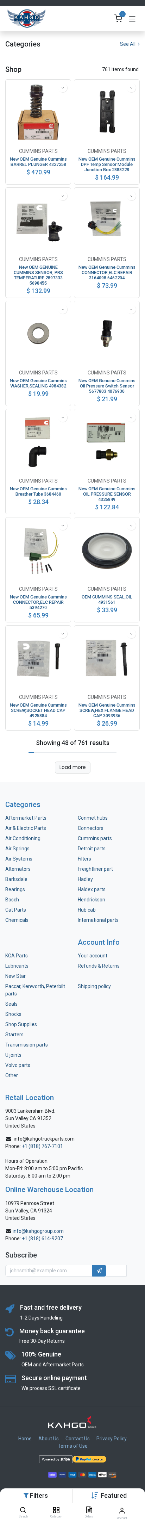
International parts (98, 920)
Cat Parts (15, 910)
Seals (11, 1004)
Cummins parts (95, 838)
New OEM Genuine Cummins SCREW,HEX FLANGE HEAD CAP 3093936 (106, 710)
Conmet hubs (93, 818)
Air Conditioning (22, 838)
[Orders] (89, 1510)
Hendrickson (91, 899)
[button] (114, 1495)
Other (11, 1075)
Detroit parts (92, 848)
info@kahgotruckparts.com (44, 1139)
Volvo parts (17, 1065)
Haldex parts (92, 889)
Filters (84, 859)
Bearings (15, 889)
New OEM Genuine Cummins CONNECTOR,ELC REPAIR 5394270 (38, 602)
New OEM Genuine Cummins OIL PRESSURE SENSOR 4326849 (106, 494)
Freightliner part (95, 869)
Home (25, 1438)
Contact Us (77, 1438)
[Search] (23, 1510)
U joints (14, 1055)
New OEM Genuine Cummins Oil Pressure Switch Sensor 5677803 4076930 (106, 386)
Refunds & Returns (99, 966)
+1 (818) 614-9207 (42, 1238)
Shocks (13, 1014)
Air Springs (17, 848)
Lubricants (17, 966)
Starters (14, 1034)
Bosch (12, 899)
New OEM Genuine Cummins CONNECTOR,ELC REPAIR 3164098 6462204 (106, 272)
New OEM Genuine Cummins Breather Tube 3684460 (38, 491)
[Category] (56, 1510)
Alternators (18, 869)
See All (128, 44)
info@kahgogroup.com (38, 1231)
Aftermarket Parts (25, 818)
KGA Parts (16, 955)
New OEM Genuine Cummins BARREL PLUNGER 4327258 (38, 161)
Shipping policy (94, 986)
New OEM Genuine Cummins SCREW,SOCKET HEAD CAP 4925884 (38, 710)
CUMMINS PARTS (38, 151)
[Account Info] (122, 1511)
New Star (15, 976)
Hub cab (87, 910)
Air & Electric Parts (25, 828)
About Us (48, 1438)
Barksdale (16, 879)
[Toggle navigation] (132, 19)
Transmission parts (26, 1045)
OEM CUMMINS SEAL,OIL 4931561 (107, 599)
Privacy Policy (111, 1438)
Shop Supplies (21, 1024)
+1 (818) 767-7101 (42, 1146)
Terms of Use (73, 1446)
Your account (92, 955)
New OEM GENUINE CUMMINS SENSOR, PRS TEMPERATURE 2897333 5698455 (38, 275)
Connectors (91, 828)
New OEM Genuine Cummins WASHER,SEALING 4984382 (38, 383)
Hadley (85, 879)
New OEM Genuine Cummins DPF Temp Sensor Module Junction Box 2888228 (106, 164)
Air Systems (18, 859)
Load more (72, 767)
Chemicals (17, 920)
